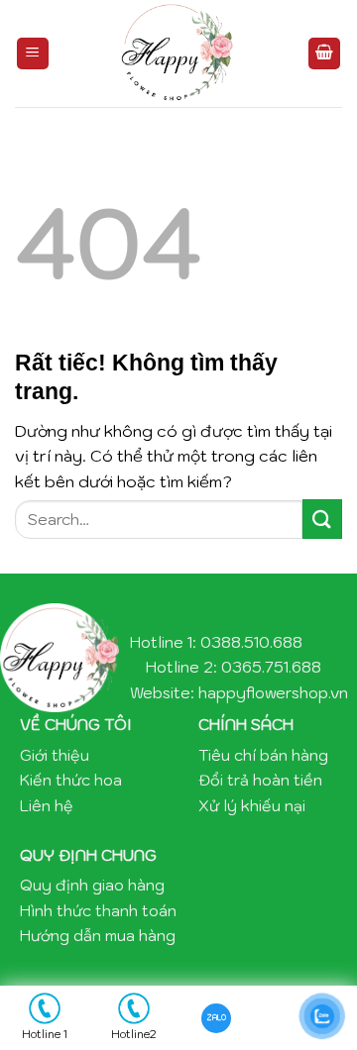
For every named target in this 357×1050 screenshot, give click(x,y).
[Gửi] (322, 518)
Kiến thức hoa (71, 779)
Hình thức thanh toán (98, 910)
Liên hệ (46, 805)
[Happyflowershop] (178, 53)
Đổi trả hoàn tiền (260, 779)
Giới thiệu (54, 755)
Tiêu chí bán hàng (263, 755)
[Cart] (324, 54)
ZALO (216, 1017)
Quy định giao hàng (92, 884)
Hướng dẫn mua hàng (98, 935)
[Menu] (33, 54)
